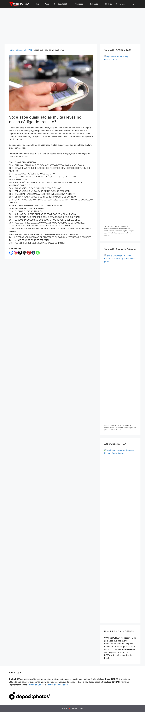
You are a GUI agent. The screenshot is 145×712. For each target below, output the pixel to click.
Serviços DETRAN (24, 50)
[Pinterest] (29, 253)
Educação (94, 4)
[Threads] (20, 253)
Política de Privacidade (57, 685)
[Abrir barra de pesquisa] (133, 4)
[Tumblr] (33, 253)
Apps (47, 4)
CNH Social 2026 (60, 4)
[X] (25, 253)
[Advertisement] (72, 25)
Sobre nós (120, 4)
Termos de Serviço (36, 685)
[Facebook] (11, 253)
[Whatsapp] (38, 253)
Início (38, 4)
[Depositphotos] (29, 699)
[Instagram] (16, 253)
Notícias (108, 4)
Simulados (79, 4)
